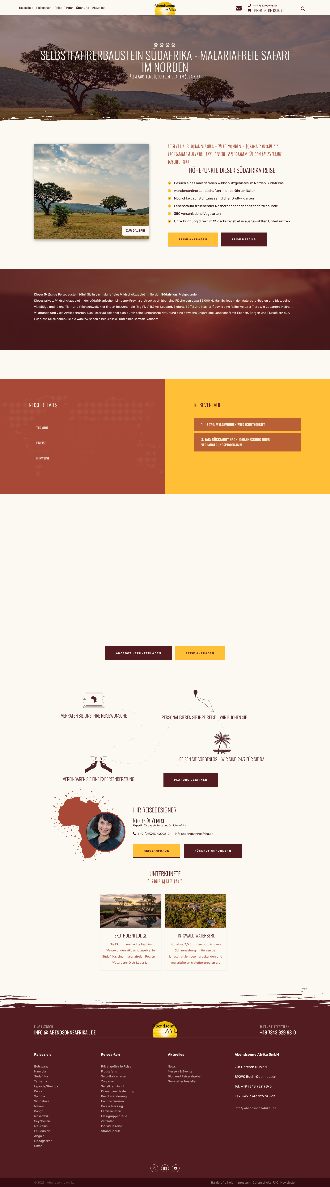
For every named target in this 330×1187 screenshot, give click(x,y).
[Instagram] (154, 1168)
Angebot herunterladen (138, 653)
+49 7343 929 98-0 (278, 1032)
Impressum (243, 1182)
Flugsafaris (109, 1071)
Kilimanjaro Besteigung (117, 1091)
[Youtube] (176, 1168)
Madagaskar (43, 1141)
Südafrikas (169, 294)
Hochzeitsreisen (112, 1101)
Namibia (40, 1071)
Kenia (38, 1091)
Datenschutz (261, 1182)
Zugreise (107, 1081)
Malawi (39, 1106)
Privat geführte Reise (116, 1066)
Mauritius (41, 1126)
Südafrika (41, 1076)
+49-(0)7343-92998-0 (154, 834)
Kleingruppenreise (114, 1116)
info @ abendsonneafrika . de (65, 1032)
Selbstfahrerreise (113, 1076)
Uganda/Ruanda (46, 1086)
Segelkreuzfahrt (112, 1086)
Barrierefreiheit (222, 1182)
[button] (98, 195)
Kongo (38, 1111)
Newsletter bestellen (182, 1081)
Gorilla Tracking (112, 1106)
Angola (39, 1136)
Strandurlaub (110, 1131)
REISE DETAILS (243, 239)
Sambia (39, 1096)
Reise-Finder (64, 8)
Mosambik (41, 1116)
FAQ (275, 1182)
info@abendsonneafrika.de (194, 834)
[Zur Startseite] (165, 8)
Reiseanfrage (156, 850)
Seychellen (42, 1121)
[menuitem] (26, 8)
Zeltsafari (108, 1121)
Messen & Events (180, 1071)
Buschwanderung (114, 1096)
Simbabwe (41, 1101)
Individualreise (111, 1126)
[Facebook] (165, 1168)
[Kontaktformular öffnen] (238, 7)
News (172, 1066)
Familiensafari (111, 1111)
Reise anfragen (193, 239)
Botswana (41, 1066)
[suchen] (303, 9)
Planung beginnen (190, 780)
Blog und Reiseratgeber (185, 1076)
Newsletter (288, 1182)
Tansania (40, 1081)
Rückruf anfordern (212, 850)
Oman (38, 1146)
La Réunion (42, 1131)
